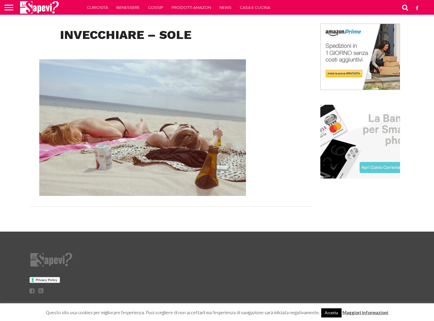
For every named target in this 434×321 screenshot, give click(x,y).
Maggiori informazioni (365, 312)
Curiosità (97, 7)
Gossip (155, 7)
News (225, 7)
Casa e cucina (255, 7)
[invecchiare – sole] (142, 194)
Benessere (128, 7)
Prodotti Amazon (191, 7)
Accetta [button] (331, 312)
